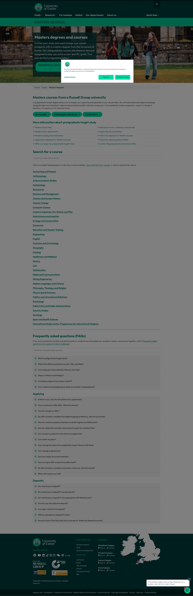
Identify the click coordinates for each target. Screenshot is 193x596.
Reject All (106, 77)
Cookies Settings (69, 77)
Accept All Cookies (123, 77)
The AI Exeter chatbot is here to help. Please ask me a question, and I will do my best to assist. (166, 583)
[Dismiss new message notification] (189, 579)
